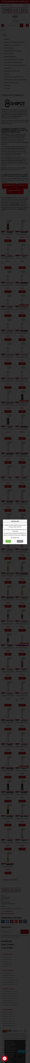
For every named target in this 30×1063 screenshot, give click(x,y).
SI (8, 541)
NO (20, 541)
